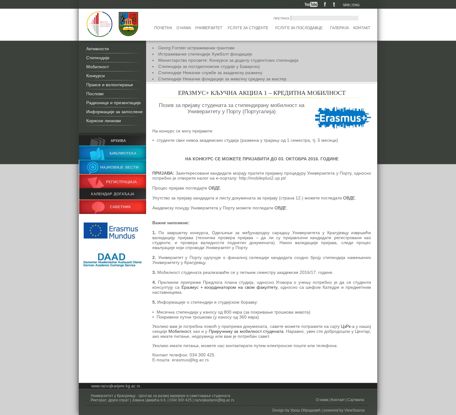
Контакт (361, 28)
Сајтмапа (355, 400)
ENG (356, 5)
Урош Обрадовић (305, 410)
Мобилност (97, 66)
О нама (184, 28)
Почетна (163, 28)
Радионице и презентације (113, 102)
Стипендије (98, 57)
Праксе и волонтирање (109, 84)
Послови (95, 93)
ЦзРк (346, 326)
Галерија (339, 28)
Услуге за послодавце (299, 28)
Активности (97, 48)
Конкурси (95, 75)
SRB (346, 5)
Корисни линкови (103, 120)
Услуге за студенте (247, 28)
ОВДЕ (214, 187)
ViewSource (354, 410)
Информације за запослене (114, 111)
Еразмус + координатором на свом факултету (229, 287)
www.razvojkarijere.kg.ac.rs (115, 386)
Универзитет (208, 28)
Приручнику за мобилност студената (246, 331)
